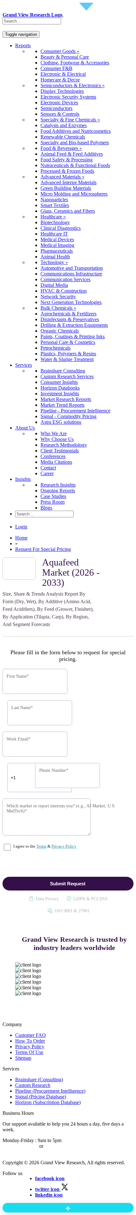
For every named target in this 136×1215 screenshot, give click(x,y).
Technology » (54, 262)
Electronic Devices (59, 102)
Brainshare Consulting (62, 370)
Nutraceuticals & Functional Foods (75, 165)
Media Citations (56, 462)
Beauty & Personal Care (64, 57)
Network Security (58, 296)
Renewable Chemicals (62, 136)
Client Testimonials (59, 450)
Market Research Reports (65, 399)
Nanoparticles (54, 199)
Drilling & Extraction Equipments (74, 325)
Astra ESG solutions (60, 422)
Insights (23, 479)
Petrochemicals (55, 348)
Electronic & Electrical (63, 74)
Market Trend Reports (62, 405)
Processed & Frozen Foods (67, 171)
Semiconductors (56, 108)
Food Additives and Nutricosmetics (75, 131)
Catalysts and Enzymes (63, 125)
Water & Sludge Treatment (67, 359)
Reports (23, 45)
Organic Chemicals (59, 330)
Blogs (46, 507)
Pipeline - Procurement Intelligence (75, 410)
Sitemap (23, 1058)
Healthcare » (53, 216)
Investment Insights (59, 393)
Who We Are (53, 433)
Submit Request (67, 883)
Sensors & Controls (59, 114)
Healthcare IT (54, 233)
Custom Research (32, 1085)
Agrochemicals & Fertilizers (68, 313)
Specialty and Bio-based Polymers (74, 142)
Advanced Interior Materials (68, 182)
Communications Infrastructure (71, 273)
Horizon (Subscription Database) (48, 1102)
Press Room (52, 502)
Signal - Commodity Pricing (68, 416)
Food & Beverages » (61, 148)
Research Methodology (63, 445)
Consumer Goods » (59, 51)
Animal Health (55, 256)
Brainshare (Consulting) (39, 1079)
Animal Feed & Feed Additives (71, 154)
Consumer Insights (59, 382)
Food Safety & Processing (66, 159)
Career (47, 473)
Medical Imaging (57, 245)
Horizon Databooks (60, 388)
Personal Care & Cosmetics (67, 342)
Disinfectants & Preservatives (69, 319)
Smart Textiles (54, 205)
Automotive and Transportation (71, 268)
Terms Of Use (29, 1052)
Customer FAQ (30, 1035)
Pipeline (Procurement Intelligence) (50, 1091)
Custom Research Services (67, 376)
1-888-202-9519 (61, 1146)
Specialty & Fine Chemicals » (70, 119)
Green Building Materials (65, 188)
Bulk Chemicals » (58, 308)
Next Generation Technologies (71, 302)
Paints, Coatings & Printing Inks (72, 336)
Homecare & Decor (60, 79)
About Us (25, 427)
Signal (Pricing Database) (40, 1096)
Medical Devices (57, 239)
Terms (41, 846)
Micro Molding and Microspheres (74, 194)
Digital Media (54, 285)
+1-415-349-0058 (20, 1146)
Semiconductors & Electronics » (72, 85)
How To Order (30, 1041)
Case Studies (53, 496)
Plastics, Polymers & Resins (68, 353)
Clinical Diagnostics (60, 228)
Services (23, 365)
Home (21, 537)
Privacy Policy (64, 846)
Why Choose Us (57, 439)
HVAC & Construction (63, 291)
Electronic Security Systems (68, 97)
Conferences (52, 456)
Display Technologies (62, 91)
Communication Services (65, 279)
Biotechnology (55, 222)
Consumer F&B (56, 68)
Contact (48, 467)
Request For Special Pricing (43, 549)
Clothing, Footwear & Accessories (74, 62)
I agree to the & (44, 846)
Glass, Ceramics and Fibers (67, 211)
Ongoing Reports (57, 490)
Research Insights (58, 485)
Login (21, 526)
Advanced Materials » (62, 176)
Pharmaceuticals (56, 251)
